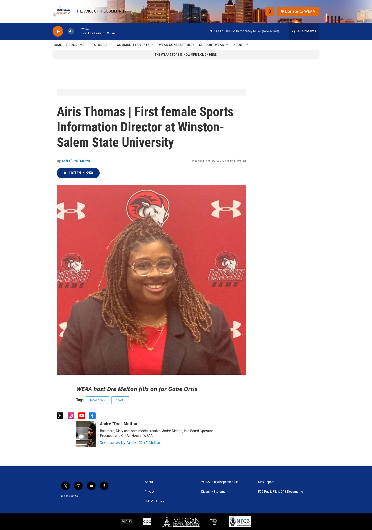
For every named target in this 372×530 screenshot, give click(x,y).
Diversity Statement (214, 491)
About (238, 45)
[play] (57, 31)
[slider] (77, 31)
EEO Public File (154, 501)
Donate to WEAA (300, 11)
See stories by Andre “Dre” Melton (130, 442)
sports (120, 400)
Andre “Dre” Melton (76, 161)
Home (57, 45)
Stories (101, 45)
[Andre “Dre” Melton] (86, 434)
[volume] (70, 31)
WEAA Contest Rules (177, 45)
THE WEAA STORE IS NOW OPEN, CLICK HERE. (186, 54)
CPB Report (266, 482)
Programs (75, 45)
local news (97, 400)
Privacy (150, 491)
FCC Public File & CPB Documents (280, 491)
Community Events (133, 45)
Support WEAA (211, 45)
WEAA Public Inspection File (220, 482)
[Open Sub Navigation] (88, 45)
